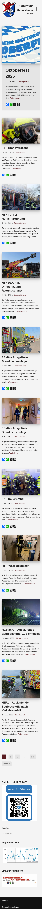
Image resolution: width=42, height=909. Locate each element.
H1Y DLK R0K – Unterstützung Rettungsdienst (12, 286)
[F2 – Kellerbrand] (21, 482)
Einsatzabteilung (21, 152)
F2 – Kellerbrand (13, 499)
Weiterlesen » (15, 98)
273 (32, 757)
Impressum (6, 900)
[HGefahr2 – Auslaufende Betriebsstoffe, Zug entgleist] (21, 612)
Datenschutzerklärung (10, 907)
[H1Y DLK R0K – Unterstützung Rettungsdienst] (21, 265)
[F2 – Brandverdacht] (21, 131)
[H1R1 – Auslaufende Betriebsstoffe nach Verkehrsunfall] (21, 684)
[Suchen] (37, 833)
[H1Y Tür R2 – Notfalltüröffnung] (21, 197)
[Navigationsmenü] (39, 9)
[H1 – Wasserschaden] (21, 548)
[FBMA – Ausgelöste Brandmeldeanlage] (21, 340)
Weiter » (7, 764)
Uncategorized (23, 82)
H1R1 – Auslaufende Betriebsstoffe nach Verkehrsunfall (15, 706)
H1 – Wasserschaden (15, 565)
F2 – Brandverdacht (15, 147)
